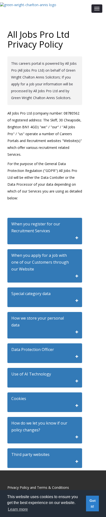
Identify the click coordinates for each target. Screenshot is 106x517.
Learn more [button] (18, 509)
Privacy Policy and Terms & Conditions (38, 487)
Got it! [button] (92, 503)
